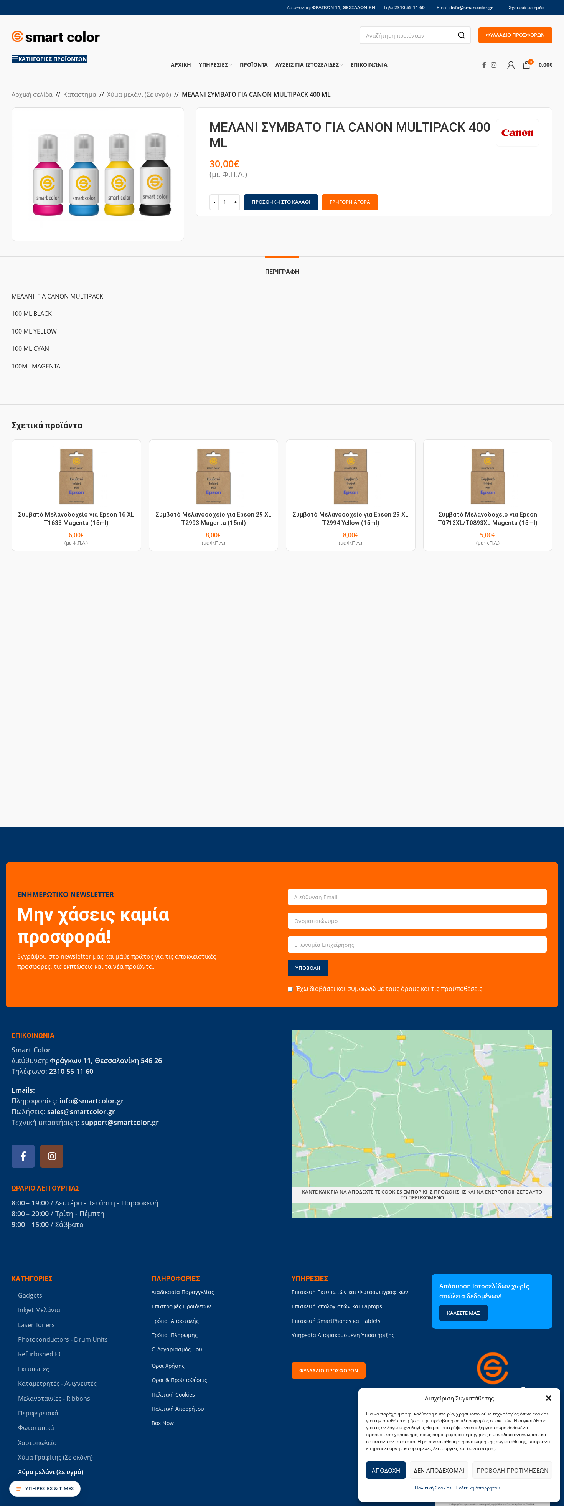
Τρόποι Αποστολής (175, 1320)
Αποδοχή (386, 1470)
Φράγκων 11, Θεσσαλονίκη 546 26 (106, 1060)
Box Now (163, 1423)
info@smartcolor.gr (472, 7)
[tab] (282, 268)
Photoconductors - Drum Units (63, 1339)
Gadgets (30, 1295)
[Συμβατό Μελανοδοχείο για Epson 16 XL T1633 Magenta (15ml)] (76, 476)
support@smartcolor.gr (120, 1122)
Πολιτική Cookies (433, 1488)
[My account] (511, 65)
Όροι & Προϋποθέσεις (179, 1380)
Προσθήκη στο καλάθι (281, 201)
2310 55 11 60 (409, 7)
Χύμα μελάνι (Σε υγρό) (139, 94)
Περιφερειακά (38, 1413)
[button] (548, 1398)
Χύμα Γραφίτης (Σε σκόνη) (55, 1457)
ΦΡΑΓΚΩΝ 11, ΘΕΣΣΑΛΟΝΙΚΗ (343, 7)
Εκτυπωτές (33, 1369)
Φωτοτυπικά (36, 1427)
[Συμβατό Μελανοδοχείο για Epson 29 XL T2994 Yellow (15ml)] (350, 476)
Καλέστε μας (463, 1312)
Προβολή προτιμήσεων (512, 1470)
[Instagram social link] (494, 65)
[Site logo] (56, 34)
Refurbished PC (40, 1354)
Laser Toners (36, 1325)
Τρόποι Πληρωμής (175, 1335)
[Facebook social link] (484, 65)
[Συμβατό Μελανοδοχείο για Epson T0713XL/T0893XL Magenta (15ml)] (488, 476)
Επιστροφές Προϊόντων (181, 1306)
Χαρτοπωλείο (37, 1442)
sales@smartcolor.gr (81, 1111)
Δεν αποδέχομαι (439, 1470)
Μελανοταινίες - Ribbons (54, 1398)
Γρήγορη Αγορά (350, 201)
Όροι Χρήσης (168, 1365)
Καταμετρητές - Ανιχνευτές (57, 1383)
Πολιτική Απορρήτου (477, 1488)
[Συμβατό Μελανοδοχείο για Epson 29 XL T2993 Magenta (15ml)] (213, 476)
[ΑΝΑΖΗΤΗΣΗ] (462, 35)
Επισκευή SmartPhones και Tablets (336, 1320)
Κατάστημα (79, 94)
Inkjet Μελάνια (39, 1310)
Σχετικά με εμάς (526, 7)
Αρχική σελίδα (32, 94)
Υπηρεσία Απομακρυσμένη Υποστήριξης (343, 1335)
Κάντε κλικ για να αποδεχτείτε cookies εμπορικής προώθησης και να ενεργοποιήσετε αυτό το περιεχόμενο (422, 1194)
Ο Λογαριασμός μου (177, 1349)
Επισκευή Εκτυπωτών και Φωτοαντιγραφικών (350, 1292)
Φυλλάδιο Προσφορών (515, 34)
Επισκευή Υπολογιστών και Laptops (337, 1306)
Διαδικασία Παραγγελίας (183, 1292)
